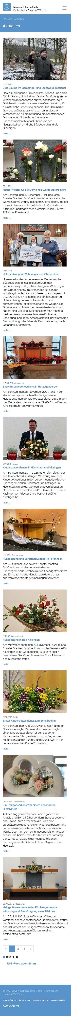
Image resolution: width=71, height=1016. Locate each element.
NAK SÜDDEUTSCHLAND (16, 1000)
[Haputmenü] (64, 8)
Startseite (7, 19)
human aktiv (40, 1000)
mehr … (7, 133)
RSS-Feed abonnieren (21, 963)
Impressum (58, 1000)
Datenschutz (11, 1006)
